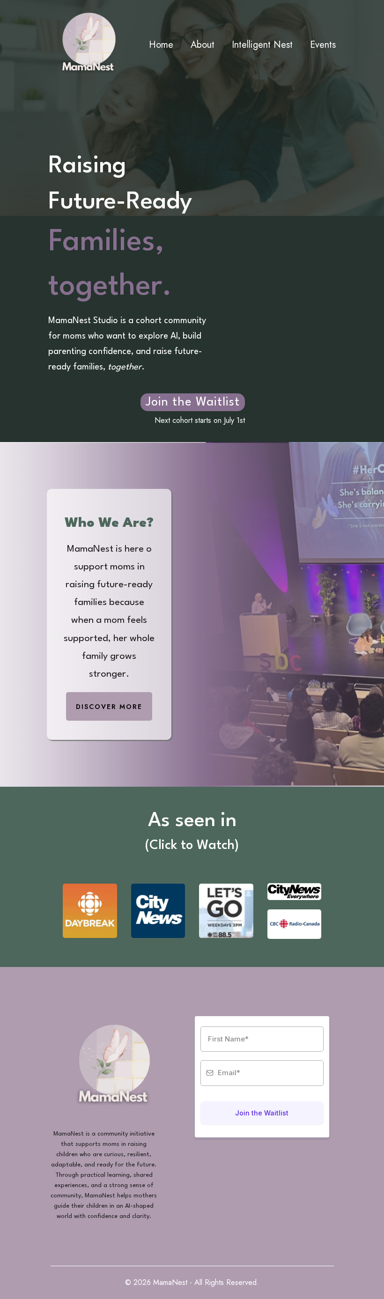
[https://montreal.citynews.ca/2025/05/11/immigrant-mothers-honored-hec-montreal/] (158, 911)
